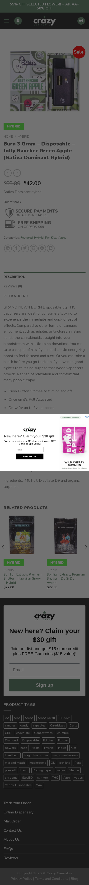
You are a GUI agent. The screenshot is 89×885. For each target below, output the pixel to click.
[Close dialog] (86, 416)
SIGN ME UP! (29, 456)
